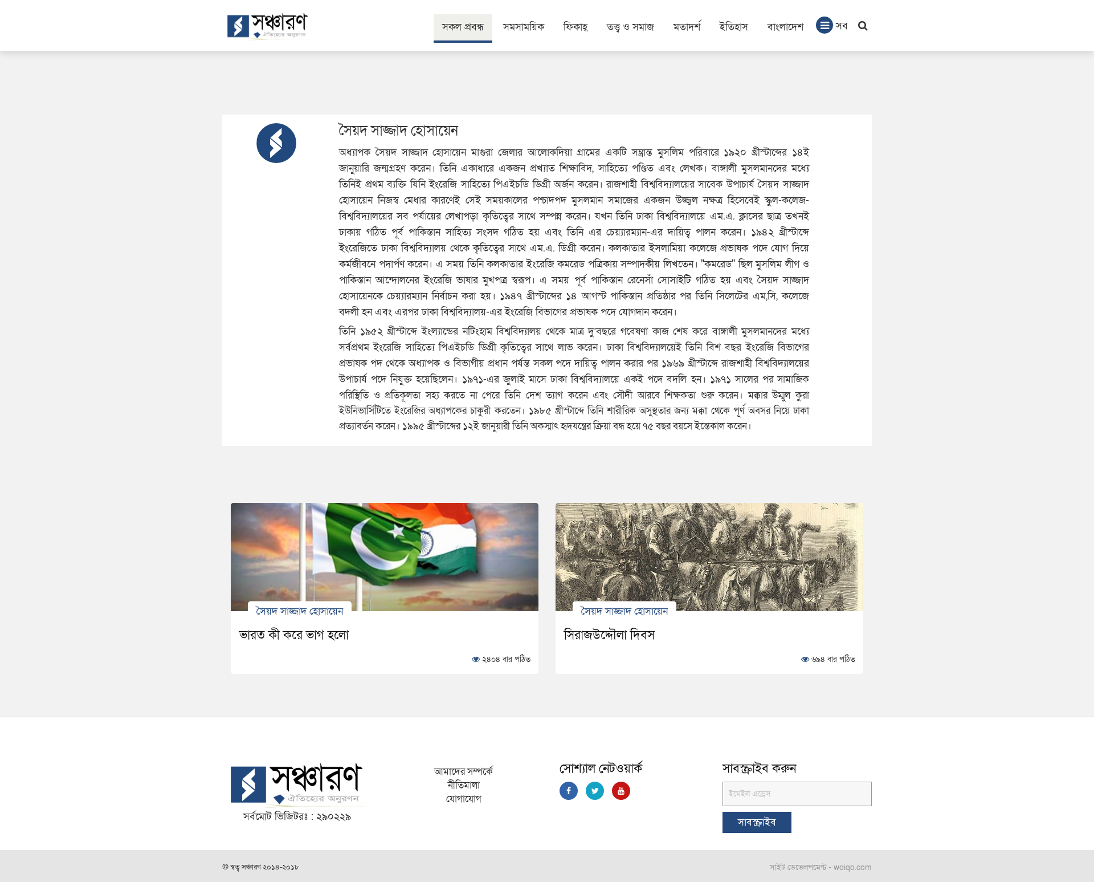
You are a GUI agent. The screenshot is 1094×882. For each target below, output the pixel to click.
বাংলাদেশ (785, 27)
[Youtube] (621, 791)
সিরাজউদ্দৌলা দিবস (609, 635)
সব (842, 25)
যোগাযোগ (463, 799)
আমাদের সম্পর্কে (463, 771)
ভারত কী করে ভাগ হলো (294, 635)
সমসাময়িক (523, 27)
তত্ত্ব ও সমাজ (630, 27)
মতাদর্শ (686, 27)
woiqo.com (853, 867)
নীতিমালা (464, 785)
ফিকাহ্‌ (575, 27)
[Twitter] (595, 791)
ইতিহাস (734, 27)
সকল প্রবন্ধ (463, 27)
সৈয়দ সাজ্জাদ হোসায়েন (299, 610)
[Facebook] (569, 791)
